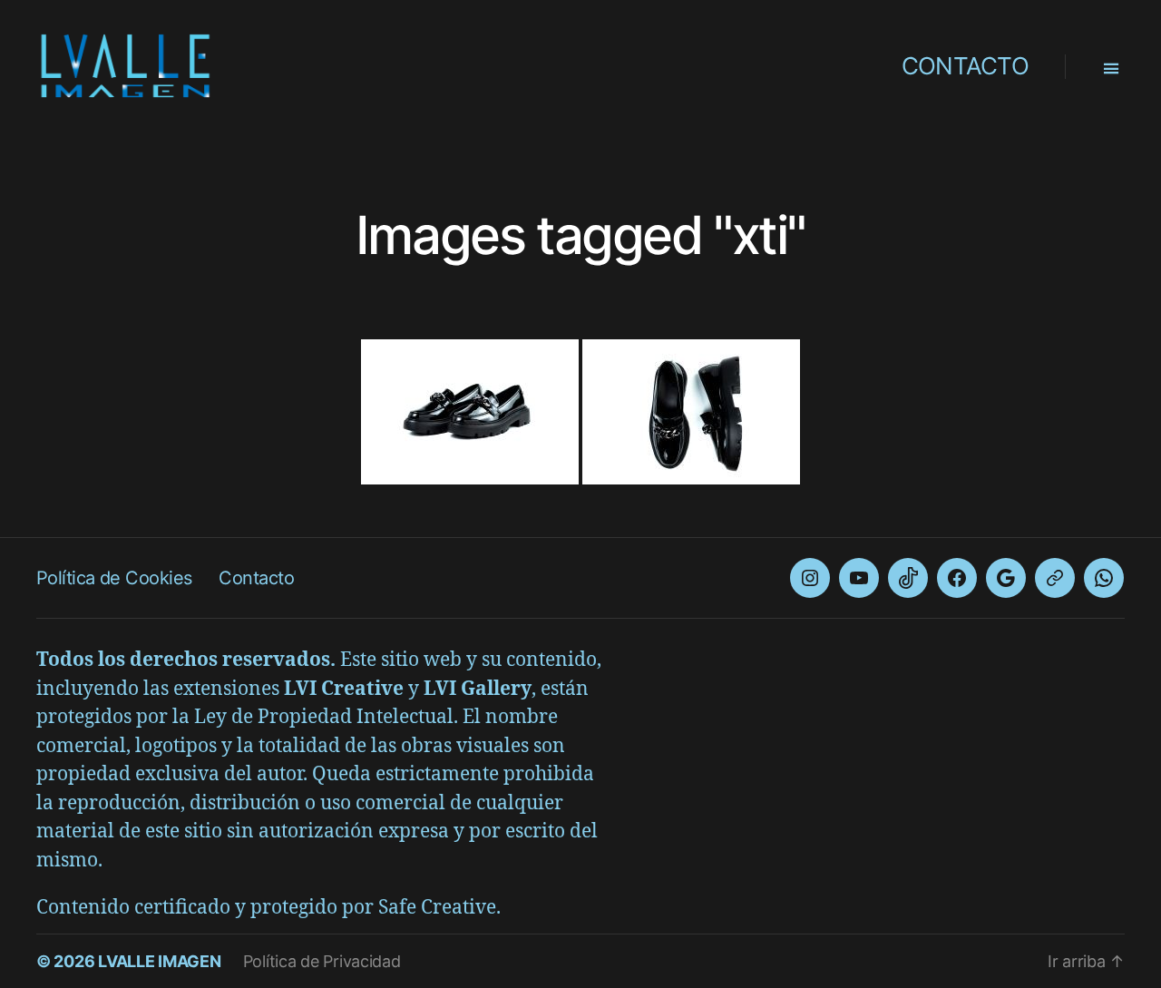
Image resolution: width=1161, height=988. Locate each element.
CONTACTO (965, 66)
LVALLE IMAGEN (159, 961)
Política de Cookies (113, 578)
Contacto (256, 578)
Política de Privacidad (322, 961)
